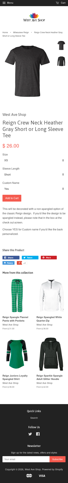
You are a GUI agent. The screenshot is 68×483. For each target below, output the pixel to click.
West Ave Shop (33, 469)
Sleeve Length (10, 168)
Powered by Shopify (52, 469)
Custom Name (10, 183)
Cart (63, 2)
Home (5, 32)
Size (5, 154)
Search (34, 417)
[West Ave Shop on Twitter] (30, 434)
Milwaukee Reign (21, 32)
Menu (9, 2)
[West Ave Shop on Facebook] (38, 434)
